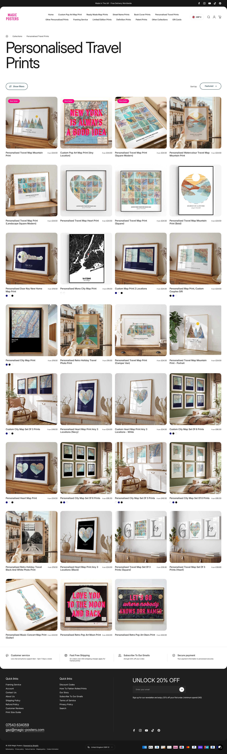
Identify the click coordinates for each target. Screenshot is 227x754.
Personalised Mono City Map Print (78, 288)
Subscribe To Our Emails (71, 696)
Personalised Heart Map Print (21, 498)
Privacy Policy (66, 704)
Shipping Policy (13, 700)
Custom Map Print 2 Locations (131, 288)
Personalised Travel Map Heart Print (79, 220)
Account (10, 688)
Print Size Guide (13, 712)
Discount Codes (67, 684)
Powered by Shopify (30, 745)
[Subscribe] (181, 689)
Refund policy (10, 749)
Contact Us (11, 692)
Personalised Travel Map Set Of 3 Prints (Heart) (187, 568)
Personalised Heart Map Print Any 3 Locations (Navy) (79, 430)
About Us (10, 696)
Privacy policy (19, 749)
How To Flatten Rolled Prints (73, 688)
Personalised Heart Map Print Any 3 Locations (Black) (79, 568)
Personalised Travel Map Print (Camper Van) (131, 362)
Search (63, 708)
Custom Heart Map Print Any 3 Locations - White (131, 430)
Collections (17, 36)
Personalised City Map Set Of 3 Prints (135, 498)
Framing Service (13, 684)
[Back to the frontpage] (7, 36)
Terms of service (30, 749)
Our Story (64, 692)
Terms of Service (68, 700)
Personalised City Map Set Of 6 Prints (80, 498)
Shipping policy (40, 749)
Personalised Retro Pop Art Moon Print (80, 634)
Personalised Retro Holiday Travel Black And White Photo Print (24, 568)
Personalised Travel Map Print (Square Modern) (131, 154)
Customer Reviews (15, 708)
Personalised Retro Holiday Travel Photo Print (78, 362)
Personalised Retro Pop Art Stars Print (135, 634)
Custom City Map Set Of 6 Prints (187, 429)
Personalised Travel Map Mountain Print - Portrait (188, 362)
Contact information (52, 749)
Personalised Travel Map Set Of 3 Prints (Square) (133, 568)
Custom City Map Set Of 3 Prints (23, 429)
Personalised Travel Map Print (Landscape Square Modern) (22, 222)
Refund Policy (12, 704)
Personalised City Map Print (20, 360)
